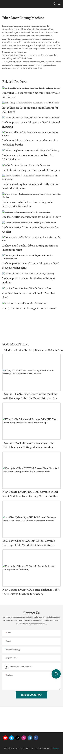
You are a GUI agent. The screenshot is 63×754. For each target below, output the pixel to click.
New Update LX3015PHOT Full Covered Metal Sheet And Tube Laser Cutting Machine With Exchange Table (30, 494)
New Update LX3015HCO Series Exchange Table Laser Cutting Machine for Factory (31, 591)
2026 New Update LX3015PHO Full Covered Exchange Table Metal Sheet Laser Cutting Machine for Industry (28, 543)
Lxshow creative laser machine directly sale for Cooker (30, 229)
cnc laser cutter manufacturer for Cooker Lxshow (31, 217)
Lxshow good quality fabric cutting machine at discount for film (30, 247)
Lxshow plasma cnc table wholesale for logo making (28, 280)
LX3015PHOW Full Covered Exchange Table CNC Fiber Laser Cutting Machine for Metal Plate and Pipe (28, 445)
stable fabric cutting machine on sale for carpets (31, 170)
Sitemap (55, 748)
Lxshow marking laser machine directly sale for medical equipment (30, 186)
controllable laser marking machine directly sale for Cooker (31, 95)
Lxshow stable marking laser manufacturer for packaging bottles (29, 142)
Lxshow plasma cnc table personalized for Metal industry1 (31, 124)
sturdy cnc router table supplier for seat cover (29, 308)
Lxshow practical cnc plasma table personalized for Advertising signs (30, 265)
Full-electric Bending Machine (18, 350)
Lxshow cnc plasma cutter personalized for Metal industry (27, 157)
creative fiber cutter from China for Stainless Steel (28, 295)
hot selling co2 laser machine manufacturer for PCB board (30, 109)
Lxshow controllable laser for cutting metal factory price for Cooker (28, 204)
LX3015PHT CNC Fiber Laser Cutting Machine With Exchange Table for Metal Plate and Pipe (29, 396)
